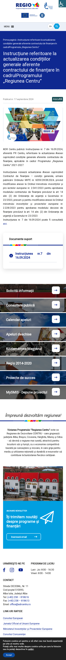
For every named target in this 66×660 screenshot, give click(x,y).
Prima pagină (9, 40)
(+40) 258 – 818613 (18, 600)
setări (31, 649)
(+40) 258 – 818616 (18, 597)
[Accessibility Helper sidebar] (62, 3)
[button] (7, 27)
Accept (9, 655)
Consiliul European (13, 618)
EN (50, 26)
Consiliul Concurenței (14, 634)
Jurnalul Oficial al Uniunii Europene (21, 623)
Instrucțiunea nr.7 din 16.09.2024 (33, 255)
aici (5, 223)
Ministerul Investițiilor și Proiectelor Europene (27, 628)
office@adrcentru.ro (20, 604)
